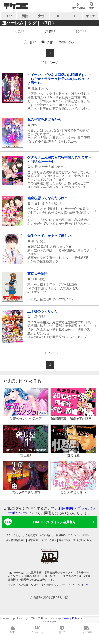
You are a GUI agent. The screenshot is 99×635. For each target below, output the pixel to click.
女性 (41, 16)
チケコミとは (13, 535)
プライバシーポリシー (80, 535)
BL (58, 16)
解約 (89, 540)
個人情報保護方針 (15, 540)
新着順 (50, 31)
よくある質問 (30, 535)
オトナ (90, 16)
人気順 (19, 31)
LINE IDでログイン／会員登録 (54, 522)
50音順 (81, 31)
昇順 (33, 42)
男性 (25, 16)
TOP (8, 16)
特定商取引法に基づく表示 (42, 540)
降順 (50, 42)
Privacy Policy (70, 618)
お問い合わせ (46, 535)
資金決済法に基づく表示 (72, 540)
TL (74, 16)
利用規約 (65, 508)
